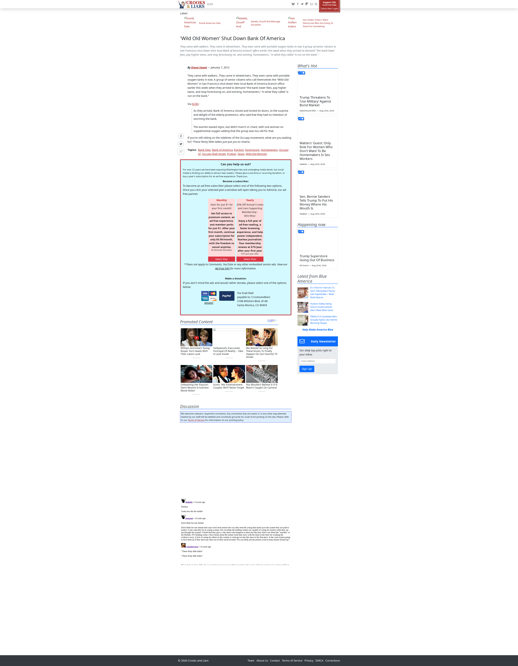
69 (300, 172)
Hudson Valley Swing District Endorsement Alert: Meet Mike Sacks (321, 307)
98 (300, 118)
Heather (303, 164)
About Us (262, 660)
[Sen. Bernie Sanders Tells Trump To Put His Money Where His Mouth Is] (318, 181)
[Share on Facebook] (180, 136)
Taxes (240, 154)
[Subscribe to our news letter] (311, 4)
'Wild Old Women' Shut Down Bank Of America (232, 38)
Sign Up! (307, 368)
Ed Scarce (304, 265)
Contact (275, 660)
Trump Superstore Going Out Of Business (317, 258)
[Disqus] (235, 531)
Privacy (308, 660)
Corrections (332, 660)
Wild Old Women (256, 154)
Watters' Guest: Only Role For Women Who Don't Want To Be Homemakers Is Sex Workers (316, 151)
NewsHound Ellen (308, 110)
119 (300, 73)
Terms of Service (196, 420)
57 (300, 231)
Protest (231, 154)
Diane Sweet (199, 67)
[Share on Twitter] (180, 144)
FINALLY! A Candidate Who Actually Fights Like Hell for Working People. (324, 319)
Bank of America (222, 150)
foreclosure (252, 150)
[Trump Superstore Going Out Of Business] (318, 240)
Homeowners (269, 150)
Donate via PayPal (226, 296)
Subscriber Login (329, 8)
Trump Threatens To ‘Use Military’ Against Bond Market (315, 101)
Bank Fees (204, 150)
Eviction (239, 150)
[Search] (316, 4)
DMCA (319, 660)
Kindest (208, 303)
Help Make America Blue (317, 329)
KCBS (195, 104)
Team (251, 660)
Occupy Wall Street (214, 154)
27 (180, 151)
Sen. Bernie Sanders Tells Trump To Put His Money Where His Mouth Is (316, 202)
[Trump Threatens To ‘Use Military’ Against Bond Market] (318, 82)
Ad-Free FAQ (222, 268)
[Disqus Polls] (236, 459)
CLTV (210, 4)
